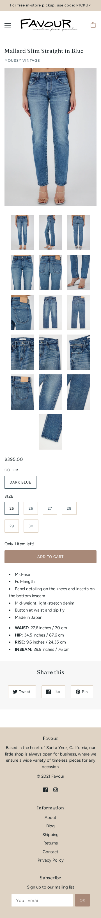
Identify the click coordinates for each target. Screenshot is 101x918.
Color (11, 470)
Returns (50, 843)
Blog (50, 825)
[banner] (49, 24)
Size (8, 496)
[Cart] (94, 25)
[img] (45, 789)
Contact (50, 851)
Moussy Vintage (22, 60)
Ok (82, 900)
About (50, 817)
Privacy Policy (51, 860)
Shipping (50, 834)
